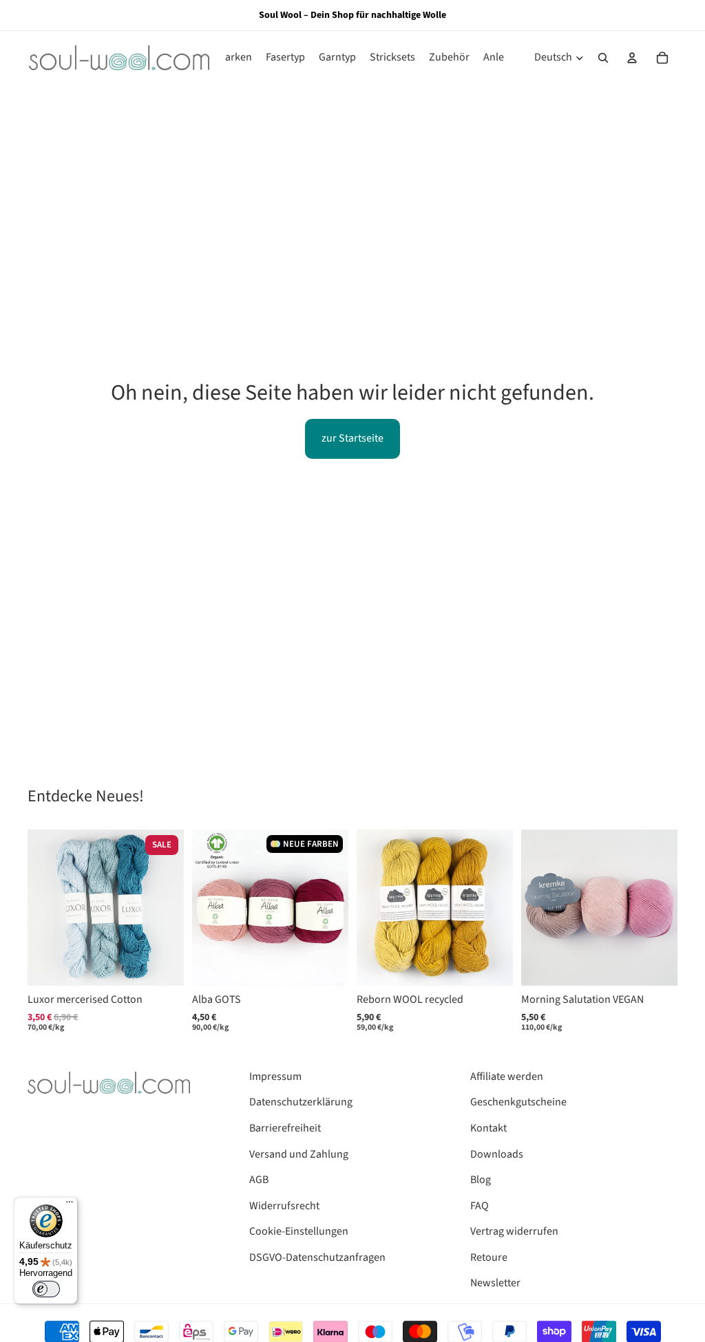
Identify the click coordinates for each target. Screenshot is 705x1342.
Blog (480, 1179)
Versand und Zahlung (298, 1154)
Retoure (488, 1257)
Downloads (496, 1154)
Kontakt (488, 1128)
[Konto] (632, 58)
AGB (259, 1179)
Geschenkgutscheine (518, 1102)
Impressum (275, 1076)
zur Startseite (352, 438)
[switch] (46, 1289)
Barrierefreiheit (285, 1128)
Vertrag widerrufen (514, 1231)
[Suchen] (603, 58)
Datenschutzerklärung (300, 1102)
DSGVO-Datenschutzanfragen (317, 1257)
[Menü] (69, 1205)
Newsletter (495, 1282)
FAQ (479, 1205)
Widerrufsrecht (284, 1205)
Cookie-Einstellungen (298, 1231)
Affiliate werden (506, 1076)
